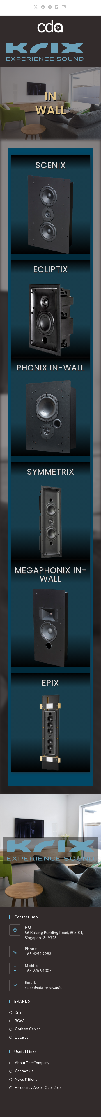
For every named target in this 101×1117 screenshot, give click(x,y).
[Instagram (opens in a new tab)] (50, 7)
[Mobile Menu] (93, 26)
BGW (19, 1020)
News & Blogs (26, 1079)
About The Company (32, 1062)
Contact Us (24, 1071)
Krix (18, 1012)
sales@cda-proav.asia (43, 987)
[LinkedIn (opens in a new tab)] (56, 7)
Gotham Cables (27, 1029)
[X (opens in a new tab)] (36, 7)
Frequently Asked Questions (38, 1087)
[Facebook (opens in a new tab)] (43, 7)
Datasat (21, 1037)
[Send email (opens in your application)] (63, 7)
